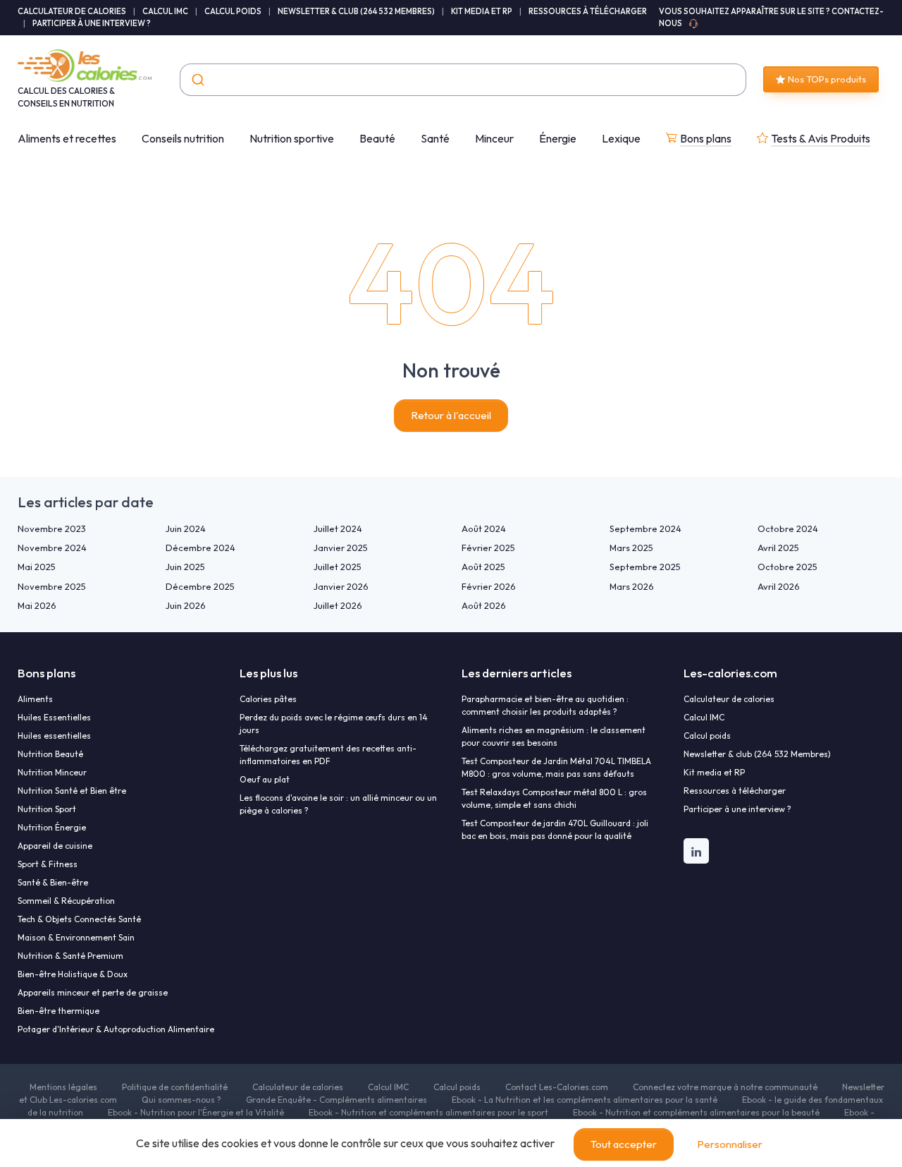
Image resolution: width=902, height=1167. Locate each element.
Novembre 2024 (52, 547)
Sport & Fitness (48, 864)
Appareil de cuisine (55, 845)
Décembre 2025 (200, 586)
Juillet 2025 (338, 566)
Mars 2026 (632, 586)
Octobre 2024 (788, 528)
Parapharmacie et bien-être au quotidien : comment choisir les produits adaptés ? (545, 705)
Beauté (377, 138)
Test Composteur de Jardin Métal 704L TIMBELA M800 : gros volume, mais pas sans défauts (556, 767)
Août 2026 (484, 605)
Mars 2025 (631, 547)
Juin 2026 (186, 605)
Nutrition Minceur (52, 772)
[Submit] (197, 79)
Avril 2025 (778, 547)
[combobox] (463, 80)
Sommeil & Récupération (66, 900)
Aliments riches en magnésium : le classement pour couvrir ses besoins (553, 736)
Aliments (35, 699)
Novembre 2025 (52, 586)
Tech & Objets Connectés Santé (79, 919)
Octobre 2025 (787, 566)
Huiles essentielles (54, 735)
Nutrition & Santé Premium (70, 955)
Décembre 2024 (200, 547)
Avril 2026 (779, 586)
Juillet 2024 (338, 528)
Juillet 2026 (338, 605)
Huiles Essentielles (54, 717)
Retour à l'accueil (451, 415)
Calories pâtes (268, 699)
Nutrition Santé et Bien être (72, 790)
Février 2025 (488, 547)
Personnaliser (729, 1144)
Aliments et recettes (67, 138)
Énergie (557, 138)
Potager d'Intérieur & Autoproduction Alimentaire (116, 1029)
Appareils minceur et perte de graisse (93, 992)
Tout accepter (624, 1144)
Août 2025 (483, 566)
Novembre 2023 (52, 528)
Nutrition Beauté (50, 754)
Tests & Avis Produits (820, 138)
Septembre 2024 (645, 528)
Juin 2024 (186, 528)
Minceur (494, 138)
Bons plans (705, 138)
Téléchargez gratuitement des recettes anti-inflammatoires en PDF (328, 754)
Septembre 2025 (645, 566)
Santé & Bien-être (53, 882)
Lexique (621, 138)
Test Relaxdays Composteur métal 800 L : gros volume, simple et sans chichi (554, 798)
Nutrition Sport (47, 809)
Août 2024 (484, 528)
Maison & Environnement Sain (76, 937)
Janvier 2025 (341, 547)
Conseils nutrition (183, 138)
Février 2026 (489, 586)
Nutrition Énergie (52, 827)
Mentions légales (63, 1087)
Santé (435, 138)
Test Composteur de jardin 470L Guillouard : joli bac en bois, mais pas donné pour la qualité (555, 829)
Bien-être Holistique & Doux (73, 974)
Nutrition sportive (291, 138)
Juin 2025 (185, 566)
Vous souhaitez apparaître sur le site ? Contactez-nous (771, 17)
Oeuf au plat (265, 779)
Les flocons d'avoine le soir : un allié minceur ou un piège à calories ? (338, 804)
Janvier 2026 (341, 586)
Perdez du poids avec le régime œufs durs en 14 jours (334, 723)
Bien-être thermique (58, 1010)
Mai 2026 (37, 605)
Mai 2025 (37, 566)
